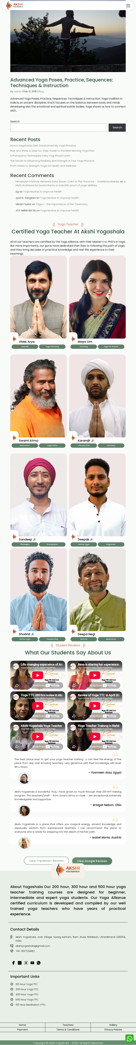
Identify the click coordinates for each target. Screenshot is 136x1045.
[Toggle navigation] (128, 5)
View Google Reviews (92, 861)
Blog (41, 91)
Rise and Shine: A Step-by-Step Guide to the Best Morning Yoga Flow (52, 150)
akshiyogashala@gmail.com (33, 946)
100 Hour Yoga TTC (27, 984)
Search (15, 121)
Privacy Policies (113, 1029)
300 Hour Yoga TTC (27, 994)
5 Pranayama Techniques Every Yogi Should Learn (40, 155)
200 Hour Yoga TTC (27, 989)
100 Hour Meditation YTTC (31, 1004)
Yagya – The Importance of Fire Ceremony (62, 204)
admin (18, 91)
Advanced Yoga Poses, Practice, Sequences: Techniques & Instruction (61, 83)
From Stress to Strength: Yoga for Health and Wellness (43, 165)
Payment (22, 1029)
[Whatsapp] (129, 1038)
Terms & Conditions (67, 1029)
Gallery (113, 1025)
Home (22, 1025)
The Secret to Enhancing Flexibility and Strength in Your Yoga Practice (52, 160)
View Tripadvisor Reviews (46, 861)
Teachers (68, 1025)
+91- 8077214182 (25, 951)
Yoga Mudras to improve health (42, 191)
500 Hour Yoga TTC (27, 999)
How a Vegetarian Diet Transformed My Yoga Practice (43, 145)
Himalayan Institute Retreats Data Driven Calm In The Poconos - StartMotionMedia (67, 181)
